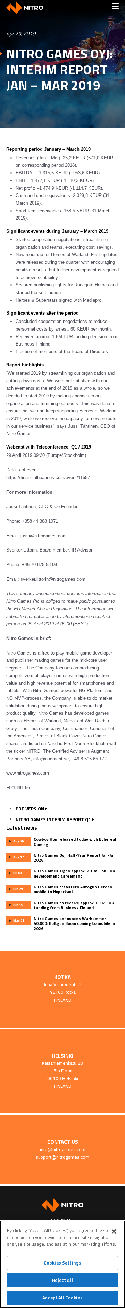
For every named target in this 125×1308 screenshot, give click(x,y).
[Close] (114, 1231)
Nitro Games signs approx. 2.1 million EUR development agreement (74, 873)
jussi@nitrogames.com (43, 535)
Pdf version (30, 808)
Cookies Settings (62, 1262)
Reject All (62, 1280)
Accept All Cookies (62, 1297)
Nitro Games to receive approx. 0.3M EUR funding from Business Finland (74, 905)
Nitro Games (27, 8)
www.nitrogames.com (27, 773)
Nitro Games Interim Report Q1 (53, 819)
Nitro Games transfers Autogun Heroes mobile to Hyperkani (73, 889)
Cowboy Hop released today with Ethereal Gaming (75, 841)
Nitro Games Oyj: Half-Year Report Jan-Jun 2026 (75, 857)
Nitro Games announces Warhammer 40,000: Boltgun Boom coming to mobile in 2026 (74, 923)
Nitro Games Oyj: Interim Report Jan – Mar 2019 (59, 69)
